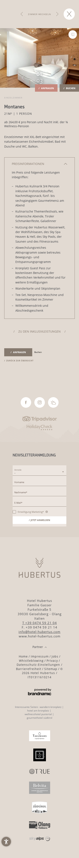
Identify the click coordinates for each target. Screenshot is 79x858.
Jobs (55, 656)
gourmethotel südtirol (39, 718)
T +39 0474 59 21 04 (39, 623)
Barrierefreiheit (28, 669)
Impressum (40, 656)
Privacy (52, 661)
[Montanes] (72, 34)
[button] (6, 841)
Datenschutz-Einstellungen (39, 665)
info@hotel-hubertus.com (39, 632)
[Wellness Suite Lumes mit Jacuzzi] (57, 14)
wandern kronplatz (51, 707)
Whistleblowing (31, 661)
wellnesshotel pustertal (38, 714)
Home (23, 656)
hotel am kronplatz (38, 710)
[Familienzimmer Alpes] (22, 14)
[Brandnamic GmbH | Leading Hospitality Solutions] (39, 692)
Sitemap (50, 669)
